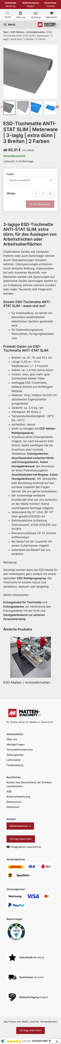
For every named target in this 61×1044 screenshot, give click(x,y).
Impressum (13, 806)
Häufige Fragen (16, 744)
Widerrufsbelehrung (18, 796)
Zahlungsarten (15, 754)
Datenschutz (14, 801)
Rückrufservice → (20, 825)
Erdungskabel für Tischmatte (22, 602)
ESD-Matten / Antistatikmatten (28, 32)
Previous (1, 108)
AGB (9, 791)
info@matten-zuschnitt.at (25, 846)
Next (57, 108)
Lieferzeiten (14, 759)
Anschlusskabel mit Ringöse (30, 474)
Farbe (10, 174)
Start (6, 32)
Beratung (36, 17)
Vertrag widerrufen (21, 838)
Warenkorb (51, 17)
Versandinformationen (20, 749)
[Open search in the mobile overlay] (7, 13)
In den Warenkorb (40, 204)
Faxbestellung (15, 765)
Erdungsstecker (37, 453)
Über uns (21, 17)
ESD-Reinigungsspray (31, 578)
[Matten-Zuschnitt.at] (47, 24)
